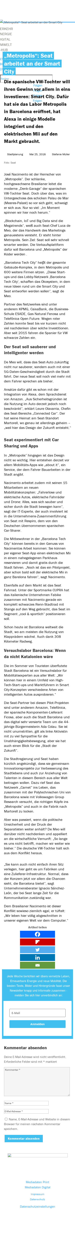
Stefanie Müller (61, 154)
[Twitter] (37, 949)
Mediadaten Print (37, 1182)
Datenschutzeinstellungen (37, 1206)
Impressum (37, 1194)
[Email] (37, 965)
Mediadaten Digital (37, 1187)
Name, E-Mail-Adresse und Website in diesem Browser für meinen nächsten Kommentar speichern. (37, 1124)
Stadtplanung (15, 154)
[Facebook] (37, 934)
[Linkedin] (37, 957)
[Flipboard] (37, 942)
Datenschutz (37, 1199)
